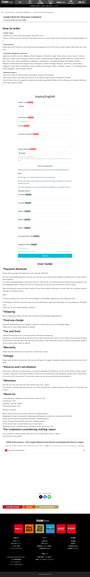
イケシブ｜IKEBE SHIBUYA (16, 564)
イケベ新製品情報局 (16, 559)
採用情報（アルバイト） (73, 548)
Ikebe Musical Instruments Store (16, 557)
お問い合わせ (44, 543)
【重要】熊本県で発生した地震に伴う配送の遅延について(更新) (45, 6)
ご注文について (16, 541)
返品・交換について (16, 543)
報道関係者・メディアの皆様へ (44, 546)
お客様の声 (44, 541)
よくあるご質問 (16, 546)
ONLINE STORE (12, 507)
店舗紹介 (73, 543)
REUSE (29, 507)
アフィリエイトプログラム (16, 548)
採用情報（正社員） (73, 546)
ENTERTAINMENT (47, 507)
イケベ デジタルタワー (16, 562)
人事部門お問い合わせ (44, 548)
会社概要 (73, 541)
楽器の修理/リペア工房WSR (44, 557)
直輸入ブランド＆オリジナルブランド (44, 559)
